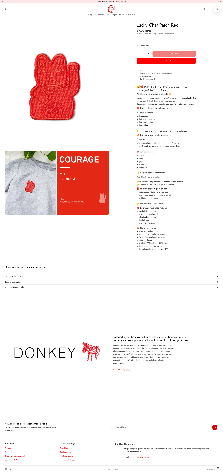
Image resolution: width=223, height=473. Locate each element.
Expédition (9, 452)
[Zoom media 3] (83, 183)
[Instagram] (10, 469)
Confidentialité (65, 452)
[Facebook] (6, 469)
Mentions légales (66, 456)
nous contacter (146, 457)
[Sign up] (214, 427)
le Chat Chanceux (114, 469)
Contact (8, 448)
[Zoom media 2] (30, 183)
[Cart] (216, 9)
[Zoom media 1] (57, 85)
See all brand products (122, 369)
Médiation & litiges (67, 459)
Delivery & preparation (14, 276)
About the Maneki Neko (14, 287)
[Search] (5, 9)
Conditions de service (68, 448)
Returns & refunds (12, 282)
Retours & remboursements (15, 456)
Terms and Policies (212, 469)
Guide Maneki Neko (12, 459)
